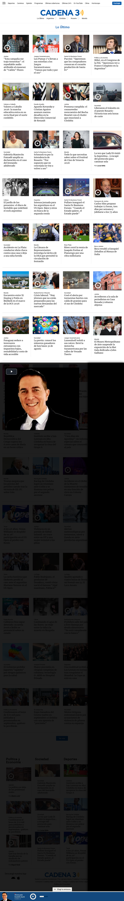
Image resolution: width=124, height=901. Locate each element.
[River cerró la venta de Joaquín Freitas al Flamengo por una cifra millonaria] (76, 232)
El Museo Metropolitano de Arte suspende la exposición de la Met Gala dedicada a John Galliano (107, 347)
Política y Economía (101, 58)
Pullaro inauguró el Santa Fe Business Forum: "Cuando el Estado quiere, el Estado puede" (74, 208)
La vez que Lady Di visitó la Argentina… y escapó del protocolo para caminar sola (107, 157)
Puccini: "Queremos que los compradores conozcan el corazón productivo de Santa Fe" (75, 64)
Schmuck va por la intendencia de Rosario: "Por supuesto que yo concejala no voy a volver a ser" (43, 161)
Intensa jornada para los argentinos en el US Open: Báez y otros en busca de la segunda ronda (45, 208)
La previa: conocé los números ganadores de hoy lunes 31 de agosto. (45, 344)
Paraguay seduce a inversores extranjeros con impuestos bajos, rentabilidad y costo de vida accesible (16, 347)
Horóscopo (96, 3)
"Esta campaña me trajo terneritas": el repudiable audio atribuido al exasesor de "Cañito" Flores (15, 64)
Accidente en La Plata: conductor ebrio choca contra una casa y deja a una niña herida (15, 251)
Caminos (20, 3)
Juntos (6, 56)
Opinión (29, 3)
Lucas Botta (101, 166)
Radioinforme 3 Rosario (42, 293)
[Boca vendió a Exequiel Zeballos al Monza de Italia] (107, 233)
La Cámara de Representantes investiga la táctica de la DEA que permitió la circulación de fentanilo (46, 254)
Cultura (6, 200)
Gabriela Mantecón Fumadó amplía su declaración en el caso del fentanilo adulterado (15, 160)
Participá (116, 3)
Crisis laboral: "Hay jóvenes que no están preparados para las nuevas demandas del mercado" (45, 301)
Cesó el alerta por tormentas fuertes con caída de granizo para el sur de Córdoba (76, 299)
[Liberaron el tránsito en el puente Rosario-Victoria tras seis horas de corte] (107, 92)
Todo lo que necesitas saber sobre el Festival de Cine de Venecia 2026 (76, 158)
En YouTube (78, 3)
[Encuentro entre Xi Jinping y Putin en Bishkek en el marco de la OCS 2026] (15, 280)
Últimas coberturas (52, 3)
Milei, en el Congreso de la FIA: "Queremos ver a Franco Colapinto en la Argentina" (107, 64)
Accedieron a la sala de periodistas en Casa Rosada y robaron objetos (106, 300)
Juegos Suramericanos (42, 56)
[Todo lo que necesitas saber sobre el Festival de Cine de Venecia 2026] (76, 139)
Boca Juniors (98, 246)
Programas (38, 3)
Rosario (74, 18)
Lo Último (40, 18)
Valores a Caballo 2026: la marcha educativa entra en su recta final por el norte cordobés (15, 112)
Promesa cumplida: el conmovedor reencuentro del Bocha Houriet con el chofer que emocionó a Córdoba (76, 113)
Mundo (84, 18)
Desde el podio (39, 104)
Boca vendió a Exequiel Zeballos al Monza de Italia (106, 251)
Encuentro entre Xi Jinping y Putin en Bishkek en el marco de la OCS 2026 (14, 299)
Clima (87, 3)
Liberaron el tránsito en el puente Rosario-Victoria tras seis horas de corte (106, 112)
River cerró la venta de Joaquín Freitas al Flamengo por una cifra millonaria (76, 251)
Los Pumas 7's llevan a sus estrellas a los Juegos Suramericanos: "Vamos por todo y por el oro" (46, 65)
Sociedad (97, 106)
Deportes (11, 3)
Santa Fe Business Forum (73, 56)
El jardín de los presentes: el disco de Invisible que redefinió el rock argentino (16, 206)
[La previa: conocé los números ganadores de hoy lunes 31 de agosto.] (46, 325)
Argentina (50, 18)
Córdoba (62, 18)
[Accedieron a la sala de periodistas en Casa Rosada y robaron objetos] (107, 280)
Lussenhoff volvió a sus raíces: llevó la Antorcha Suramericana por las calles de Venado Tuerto (75, 347)
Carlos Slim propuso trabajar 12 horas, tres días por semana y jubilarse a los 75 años (106, 207)
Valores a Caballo (10, 104)
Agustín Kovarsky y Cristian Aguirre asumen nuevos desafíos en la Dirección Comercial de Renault (45, 113)
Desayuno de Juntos (101, 201)
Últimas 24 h (66, 3)
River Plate (67, 245)
